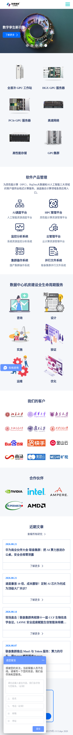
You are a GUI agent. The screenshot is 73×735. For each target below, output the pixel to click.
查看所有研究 (34, 534)
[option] (36, 31)
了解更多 (10, 34)
